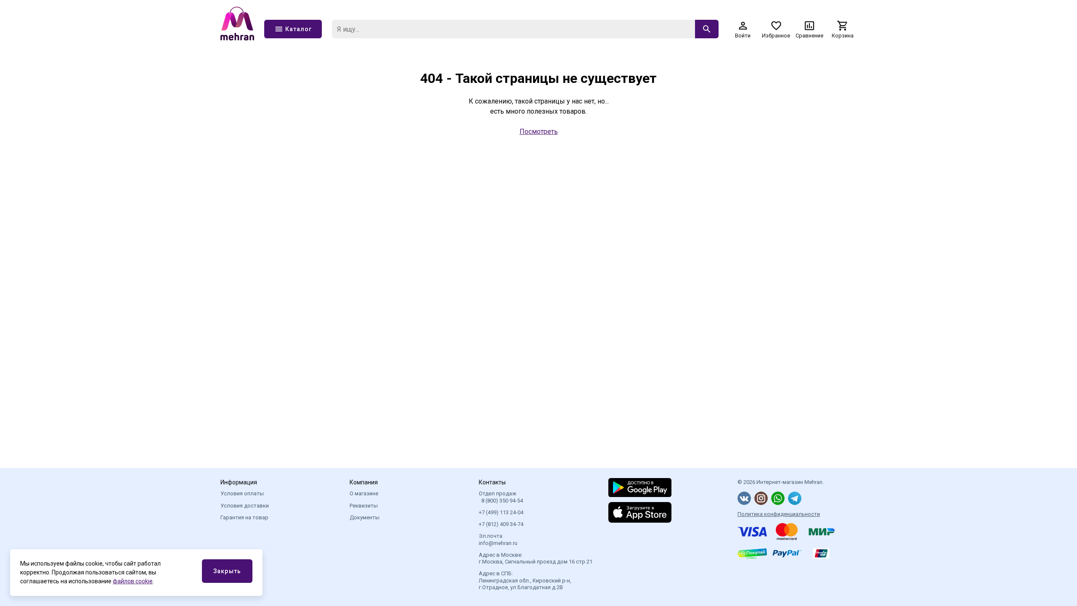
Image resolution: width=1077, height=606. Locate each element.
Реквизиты (364, 505)
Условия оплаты (242, 493)
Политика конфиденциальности (778, 514)
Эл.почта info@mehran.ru (498, 539)
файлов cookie (133, 581)
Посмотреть (539, 132)
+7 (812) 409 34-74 (501, 524)
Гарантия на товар (244, 517)
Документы (364, 517)
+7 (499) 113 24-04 (501, 512)
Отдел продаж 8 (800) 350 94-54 (501, 496)
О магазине (364, 493)
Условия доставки (244, 505)
